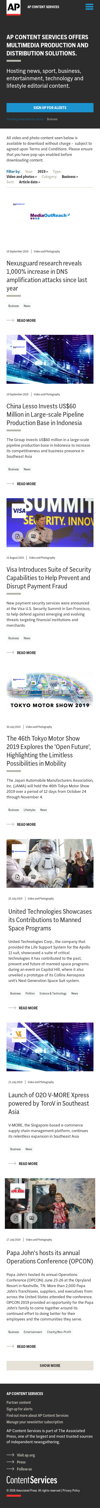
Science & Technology (53, 993)
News (27, 306)
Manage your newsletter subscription (35, 1421)
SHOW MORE (50, 1365)
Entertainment (33, 1332)
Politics (30, 993)
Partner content (19, 1402)
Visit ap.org (26, 1455)
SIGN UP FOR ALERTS (50, 107)
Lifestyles (29, 810)
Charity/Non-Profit (59, 1332)
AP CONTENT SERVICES (25, 1393)
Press (21, 1462)
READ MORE (26, 320)
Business (52, 119)
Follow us (24, 1469)
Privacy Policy (71, 1490)
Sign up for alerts (20, 1408)
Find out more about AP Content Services (38, 1415)
